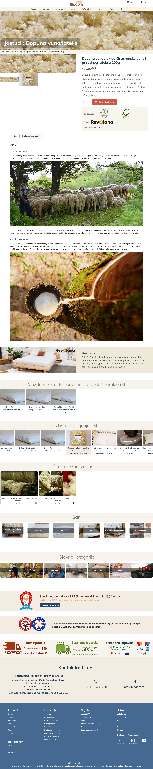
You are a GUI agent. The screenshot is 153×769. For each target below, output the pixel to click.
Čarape (46, 9)
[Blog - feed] (88, 710)
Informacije (50, 710)
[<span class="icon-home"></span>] (3, 52)
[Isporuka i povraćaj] (25, 648)
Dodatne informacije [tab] (31, 136)
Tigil (9, 749)
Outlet (112, 9)
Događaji (84, 714)
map (62, 680)
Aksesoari (60, 9)
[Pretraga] (117, 724)
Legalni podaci (50, 740)
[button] (121, 9)
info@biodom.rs (133, 687)
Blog (83, 710)
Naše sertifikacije (51, 720)
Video (83, 733)
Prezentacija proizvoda (89, 724)
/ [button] (134, 2)
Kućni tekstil (86, 9)
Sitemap (120, 730)
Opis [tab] (15, 136)
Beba (101, 9)
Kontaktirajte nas (76, 668)
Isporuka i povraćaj (51, 727)
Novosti (83, 720)
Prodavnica (14, 710)
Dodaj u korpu (107, 102)
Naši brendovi (15, 741)
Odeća (33, 9)
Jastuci (13, 42)
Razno (83, 727)
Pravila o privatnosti (52, 736)
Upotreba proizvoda (88, 730)
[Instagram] (120, 740)
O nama (47, 714)
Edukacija (84, 717)
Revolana (89, 353)
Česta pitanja (49, 724)
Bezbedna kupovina (52, 730)
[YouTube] (144, 740)
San (73, 9)
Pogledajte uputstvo (50, 605)
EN (149, 2)
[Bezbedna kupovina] (127, 648)
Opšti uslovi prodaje (52, 733)
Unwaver (11, 752)
